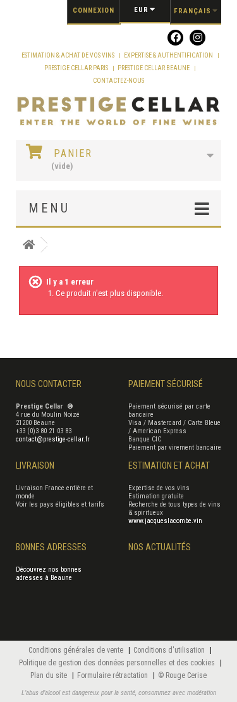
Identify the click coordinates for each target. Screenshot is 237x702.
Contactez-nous (118, 80)
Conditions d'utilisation (170, 650)
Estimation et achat (169, 465)
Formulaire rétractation (113, 675)
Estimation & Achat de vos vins (68, 55)
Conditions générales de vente (76, 650)
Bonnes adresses (51, 547)
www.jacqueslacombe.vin (165, 521)
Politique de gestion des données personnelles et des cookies (118, 662)
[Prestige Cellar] (118, 111)
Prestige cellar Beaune (154, 68)
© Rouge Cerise (182, 675)
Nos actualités (159, 547)
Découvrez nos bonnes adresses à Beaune (49, 573)
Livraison (35, 465)
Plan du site (49, 675)
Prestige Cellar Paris (76, 68)
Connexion (93, 10)
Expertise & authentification (169, 55)
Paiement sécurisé (165, 384)
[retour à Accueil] (28, 245)
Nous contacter (49, 384)
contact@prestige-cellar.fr (53, 439)
